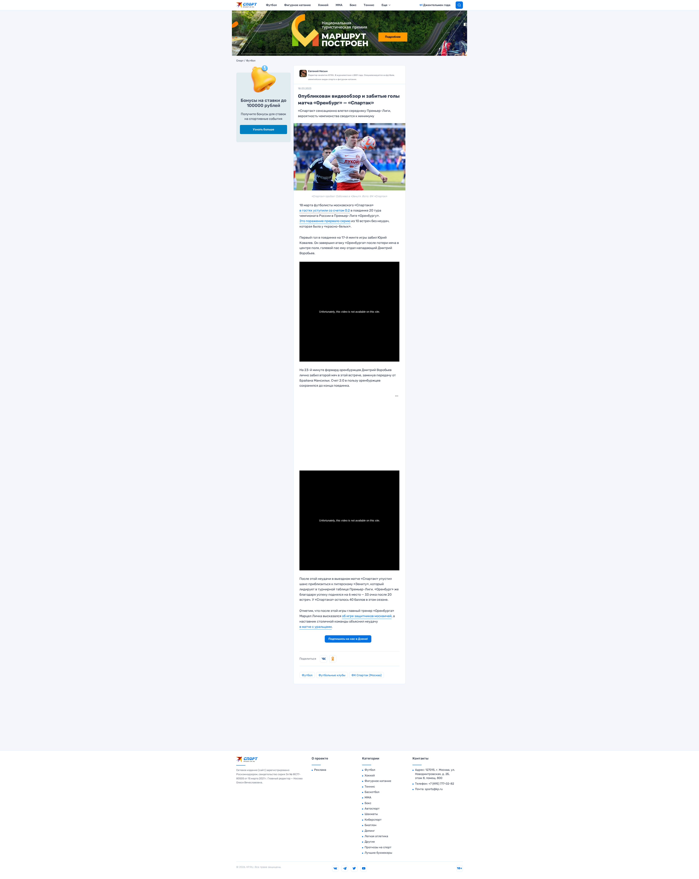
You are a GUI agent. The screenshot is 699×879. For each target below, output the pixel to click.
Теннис (369, 5)
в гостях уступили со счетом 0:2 (324, 210)
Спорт (240, 60)
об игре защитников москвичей (367, 616)
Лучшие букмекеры (378, 852)
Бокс (353, 5)
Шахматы (371, 814)
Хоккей (323, 5)
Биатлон (370, 825)
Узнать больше (263, 129)
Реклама (320, 770)
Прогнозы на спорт (378, 847)
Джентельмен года (436, 5)
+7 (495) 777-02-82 (441, 783)
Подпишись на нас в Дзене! (348, 639)
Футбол (271, 5)
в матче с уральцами (315, 627)
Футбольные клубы (332, 675)
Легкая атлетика (376, 836)
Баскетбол (372, 792)
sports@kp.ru (434, 789)
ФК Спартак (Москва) (367, 675)
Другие (370, 841)
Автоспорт (372, 808)
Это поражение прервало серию (324, 221)
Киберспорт (373, 819)
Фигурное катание (297, 5)
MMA (339, 5)
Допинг (370, 830)
